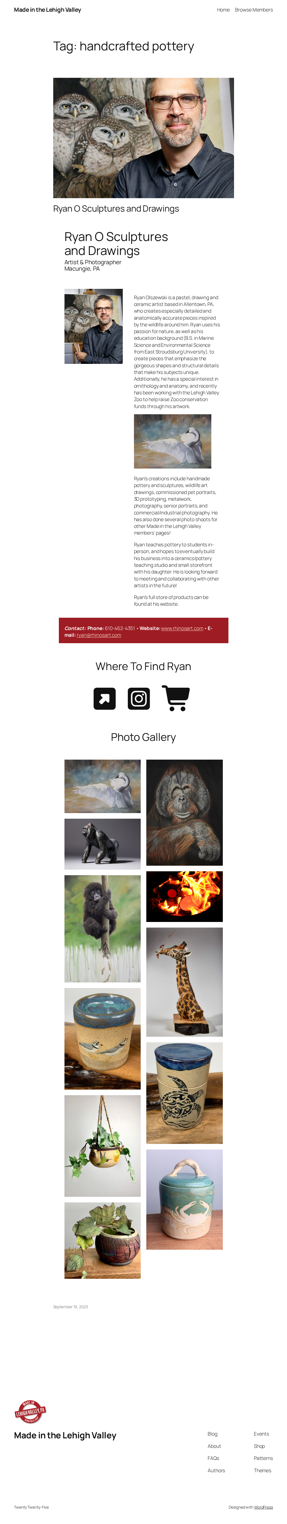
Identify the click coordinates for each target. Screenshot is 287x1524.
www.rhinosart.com (182, 628)
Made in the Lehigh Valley (47, 9)
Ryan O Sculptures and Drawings (116, 208)
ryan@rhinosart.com (99, 634)
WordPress (263, 1507)
